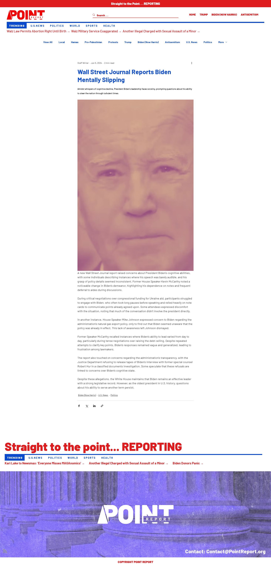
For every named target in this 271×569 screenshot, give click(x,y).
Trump (127, 42)
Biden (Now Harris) (148, 42)
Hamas (74, 42)
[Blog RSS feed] (5, 551)
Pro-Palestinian (93, 42)
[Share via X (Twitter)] (86, 405)
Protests (113, 42)
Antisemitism (172, 42)
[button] (135, 3)
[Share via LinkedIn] (94, 405)
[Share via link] (102, 405)
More (221, 42)
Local (62, 42)
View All (47, 42)
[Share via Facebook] (78, 405)
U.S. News (191, 42)
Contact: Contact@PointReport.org (225, 551)
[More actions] (192, 63)
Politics (208, 42)
